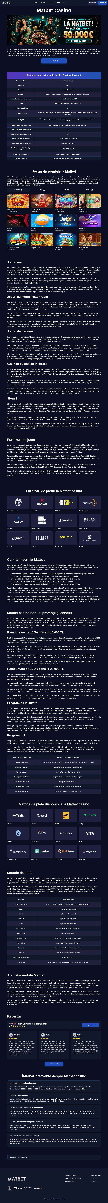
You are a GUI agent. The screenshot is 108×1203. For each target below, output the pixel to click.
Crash (64, 189)
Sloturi (88, 189)
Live (40, 189)
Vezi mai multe (54, 1064)
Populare (17, 189)
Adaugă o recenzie (90, 1025)
